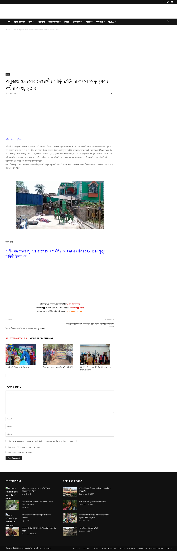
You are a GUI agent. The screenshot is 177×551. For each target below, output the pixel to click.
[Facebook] (163, 2)
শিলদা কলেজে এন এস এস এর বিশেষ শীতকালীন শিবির (58, 367)
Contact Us (142, 548)
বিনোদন (88, 21)
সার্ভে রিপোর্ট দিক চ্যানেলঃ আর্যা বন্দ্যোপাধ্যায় (92, 501)
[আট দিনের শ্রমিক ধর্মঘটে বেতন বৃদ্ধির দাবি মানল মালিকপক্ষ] (12, 521)
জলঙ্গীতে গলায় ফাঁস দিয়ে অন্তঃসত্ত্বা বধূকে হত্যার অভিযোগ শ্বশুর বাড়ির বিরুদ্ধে (90, 325)
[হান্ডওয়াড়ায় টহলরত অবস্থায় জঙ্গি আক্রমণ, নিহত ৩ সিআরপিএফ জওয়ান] (12, 505)
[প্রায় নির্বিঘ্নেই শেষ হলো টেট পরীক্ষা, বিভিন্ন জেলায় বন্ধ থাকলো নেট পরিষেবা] (97, 354)
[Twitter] (168, 2)
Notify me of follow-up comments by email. (24, 447)
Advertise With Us (109, 548)
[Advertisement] (60, 52)
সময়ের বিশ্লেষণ (53, 21)
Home (8, 29)
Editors (168, 548)
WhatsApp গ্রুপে (77, 308)
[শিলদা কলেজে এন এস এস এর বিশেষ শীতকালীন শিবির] (60, 354)
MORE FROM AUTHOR (41, 338)
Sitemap (121, 548)
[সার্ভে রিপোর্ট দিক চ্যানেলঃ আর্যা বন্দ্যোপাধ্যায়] (70, 505)
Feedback (86, 548)
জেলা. (14, 29)
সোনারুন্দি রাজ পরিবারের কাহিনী (88, 528)
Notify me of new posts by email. (20, 452)
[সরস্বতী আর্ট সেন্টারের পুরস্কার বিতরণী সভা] (23, 354)
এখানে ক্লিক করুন (73, 304)
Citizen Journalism (156, 548)
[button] (168, 22)
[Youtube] (172, 2)
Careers (96, 548)
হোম (8, 21)
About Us (76, 548)
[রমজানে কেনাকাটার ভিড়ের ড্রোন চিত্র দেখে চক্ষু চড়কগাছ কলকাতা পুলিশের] (70, 518)
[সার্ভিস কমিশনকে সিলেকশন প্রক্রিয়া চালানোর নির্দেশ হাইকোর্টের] (70, 491)
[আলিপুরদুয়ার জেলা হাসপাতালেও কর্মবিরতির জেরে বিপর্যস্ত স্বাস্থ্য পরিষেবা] (12, 493)
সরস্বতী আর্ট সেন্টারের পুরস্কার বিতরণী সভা (17, 367)
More (111, 21)
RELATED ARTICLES (16, 338)
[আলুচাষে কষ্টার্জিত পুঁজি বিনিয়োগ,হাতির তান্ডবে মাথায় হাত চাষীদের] (12, 531)
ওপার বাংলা (41, 21)
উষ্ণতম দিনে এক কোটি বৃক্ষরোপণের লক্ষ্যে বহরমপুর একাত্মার (25, 328)
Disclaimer (131, 548)
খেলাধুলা (66, 21)
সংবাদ (30, 21)
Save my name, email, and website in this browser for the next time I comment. (42, 441)
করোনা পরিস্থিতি (19, 21)
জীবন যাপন (99, 21)
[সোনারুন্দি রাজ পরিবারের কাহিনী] (70, 531)
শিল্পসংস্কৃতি (76, 21)
